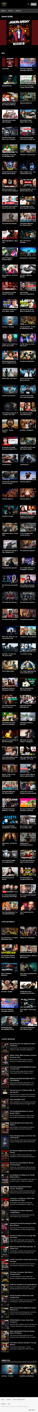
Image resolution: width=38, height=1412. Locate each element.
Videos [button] (3, 10)
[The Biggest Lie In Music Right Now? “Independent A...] (5, 1215)
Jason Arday (7, 16)
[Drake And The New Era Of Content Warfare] (5, 1288)
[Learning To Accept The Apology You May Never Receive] (5, 1228)
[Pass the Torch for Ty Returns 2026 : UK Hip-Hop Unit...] (5, 1091)
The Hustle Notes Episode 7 (9, 223)
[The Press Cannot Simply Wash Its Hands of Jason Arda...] (5, 1071)
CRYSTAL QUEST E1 (25, 499)
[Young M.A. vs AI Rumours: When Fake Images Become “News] (5, 1203)
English (32, 1410)
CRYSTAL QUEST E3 (25, 481)
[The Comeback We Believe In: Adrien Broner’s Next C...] (5, 1115)
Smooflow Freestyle (7, 516)
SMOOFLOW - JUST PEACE (9, 378)
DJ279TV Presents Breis (8, 395)
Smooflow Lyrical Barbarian (27, 361)
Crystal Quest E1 (24, 464)
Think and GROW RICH (26, 103)
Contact (8, 1399)
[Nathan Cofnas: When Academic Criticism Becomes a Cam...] (5, 1059)
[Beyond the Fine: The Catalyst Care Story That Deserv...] (5, 1048)
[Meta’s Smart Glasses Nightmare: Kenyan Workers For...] (5, 1312)
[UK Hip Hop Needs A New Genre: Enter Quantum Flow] (5, 1300)
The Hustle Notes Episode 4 (9, 602)
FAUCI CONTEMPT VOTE (17, 1099)
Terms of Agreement (19, 1399)
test (9, 1404)
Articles (18, 10)
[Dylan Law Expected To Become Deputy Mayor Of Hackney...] (5, 1335)
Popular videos (8, 922)
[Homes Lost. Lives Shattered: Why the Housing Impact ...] (5, 1167)
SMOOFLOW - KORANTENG (27, 937)
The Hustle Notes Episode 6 (27, 550)
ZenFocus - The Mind (8, 327)
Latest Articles (8, 1039)
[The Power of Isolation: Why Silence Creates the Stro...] (5, 1276)
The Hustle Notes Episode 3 (27, 602)
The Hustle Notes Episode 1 (27, 619)
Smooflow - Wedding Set (26, 430)
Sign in (33, 4)
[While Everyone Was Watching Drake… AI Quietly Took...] (5, 1251)
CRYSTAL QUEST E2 (7, 499)
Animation (5, 1360)
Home (2, 1399)
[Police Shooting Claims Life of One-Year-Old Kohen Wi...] (5, 1141)
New (3, 53)
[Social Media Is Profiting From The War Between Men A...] (5, 1179)
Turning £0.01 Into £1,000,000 (28, 636)
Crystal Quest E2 (6, 464)
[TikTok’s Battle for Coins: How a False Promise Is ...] (5, 1324)
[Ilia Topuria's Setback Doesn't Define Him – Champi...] (5, 1155)
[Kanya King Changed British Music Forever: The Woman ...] (5, 1191)
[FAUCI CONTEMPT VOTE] (5, 1104)
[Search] (28, 4)
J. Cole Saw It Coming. (26, 654)
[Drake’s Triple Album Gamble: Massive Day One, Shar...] (5, 1264)
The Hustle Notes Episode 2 (9, 619)
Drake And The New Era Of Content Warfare (23, 1284)
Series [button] (10, 10)
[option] (10, 1372)
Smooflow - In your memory (27, 154)
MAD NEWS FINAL (7, 86)
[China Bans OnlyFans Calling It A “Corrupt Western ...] (5, 1347)
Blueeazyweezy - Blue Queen (28, 258)
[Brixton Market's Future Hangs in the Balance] (5, 1127)
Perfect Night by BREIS (8, 671)
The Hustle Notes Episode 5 (9, 568)
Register (3, 1404)
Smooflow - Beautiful (6, 991)
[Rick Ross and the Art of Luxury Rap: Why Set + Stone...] (5, 1239)
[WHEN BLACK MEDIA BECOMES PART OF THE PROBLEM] (5, 1083)
